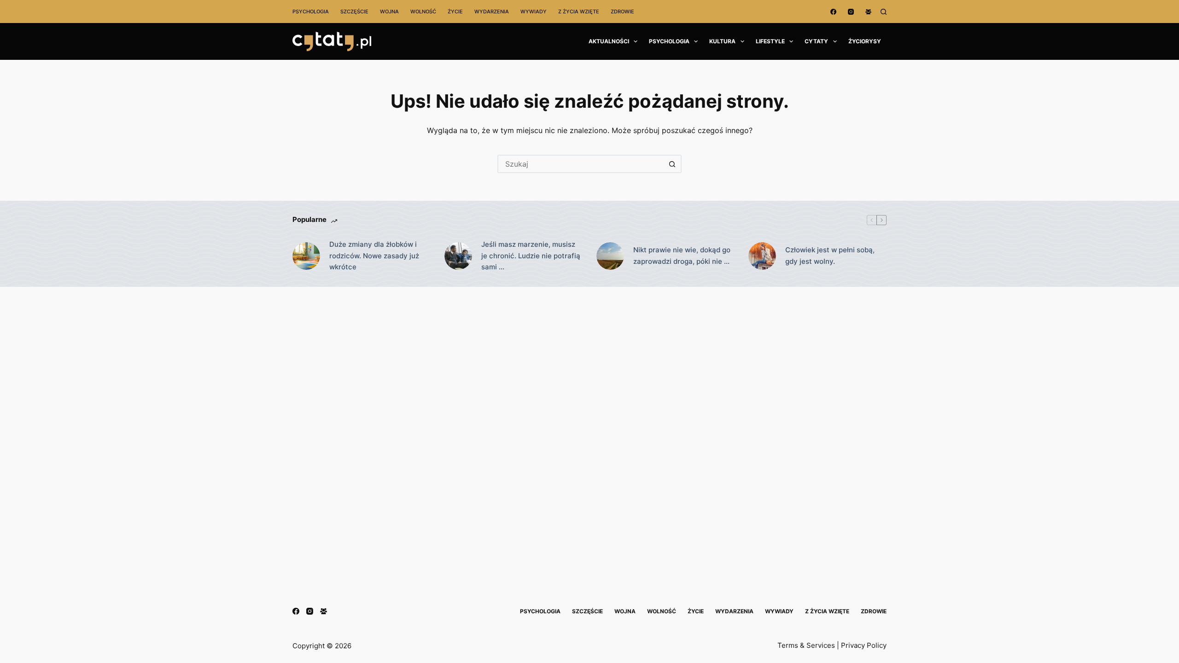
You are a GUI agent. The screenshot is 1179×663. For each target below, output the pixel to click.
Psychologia (310, 11)
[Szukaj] (884, 12)
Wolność (423, 11)
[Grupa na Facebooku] (868, 12)
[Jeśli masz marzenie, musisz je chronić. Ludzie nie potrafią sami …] (458, 256)
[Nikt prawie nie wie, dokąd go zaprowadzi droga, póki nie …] (610, 256)
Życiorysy (864, 41)
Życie (455, 11)
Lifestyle (770, 41)
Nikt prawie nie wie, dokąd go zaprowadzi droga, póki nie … (681, 255)
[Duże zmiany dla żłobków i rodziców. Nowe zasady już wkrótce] (306, 256)
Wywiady (533, 11)
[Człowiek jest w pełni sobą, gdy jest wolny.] (762, 256)
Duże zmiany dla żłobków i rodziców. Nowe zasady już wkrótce (374, 256)
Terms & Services (806, 645)
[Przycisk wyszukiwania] (672, 164)
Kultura (722, 41)
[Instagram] (851, 12)
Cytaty (816, 41)
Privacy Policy (864, 645)
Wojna (389, 11)
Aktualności (609, 41)
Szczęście (354, 11)
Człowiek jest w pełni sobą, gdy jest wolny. (830, 255)
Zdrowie (622, 11)
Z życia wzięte (578, 11)
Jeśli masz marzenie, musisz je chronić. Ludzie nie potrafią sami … (530, 256)
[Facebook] (833, 12)
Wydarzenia (491, 11)
